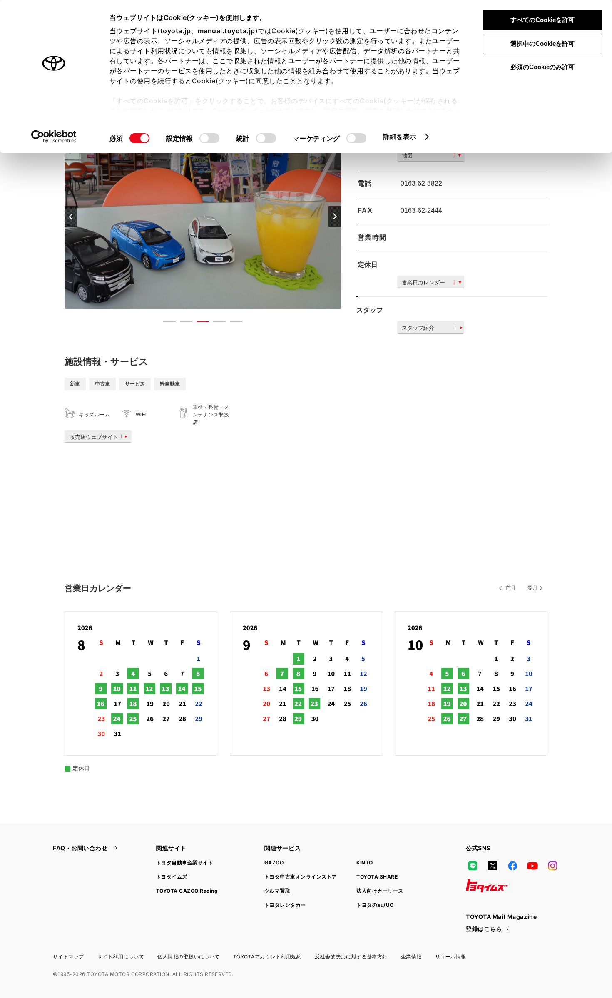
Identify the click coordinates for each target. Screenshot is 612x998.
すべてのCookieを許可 (542, 19)
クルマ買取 (277, 891)
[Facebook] (512, 865)
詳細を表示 (400, 136)
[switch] (209, 138)
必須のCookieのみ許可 (542, 66)
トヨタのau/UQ (374, 905)
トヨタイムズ (171, 877)
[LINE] (472, 865)
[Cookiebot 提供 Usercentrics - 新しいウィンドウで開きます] (53, 136)
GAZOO (274, 862)
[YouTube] (532, 865)
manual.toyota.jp (226, 31)
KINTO (364, 862)
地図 (407, 155)
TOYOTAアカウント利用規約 (267, 956)
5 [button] (232, 323)
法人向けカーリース (379, 891)
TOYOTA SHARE (377, 877)
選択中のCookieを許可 (542, 43)
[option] (203, 216)
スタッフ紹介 (418, 328)
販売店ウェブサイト (94, 437)
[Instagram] (552, 865)
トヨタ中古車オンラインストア (300, 877)
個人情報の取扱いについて (188, 956)
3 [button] (199, 323)
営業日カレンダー (423, 282)
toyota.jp (175, 31)
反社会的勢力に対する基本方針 (351, 956)
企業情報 (411, 956)
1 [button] (165, 323)
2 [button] (182, 323)
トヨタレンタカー (285, 905)
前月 (511, 588)
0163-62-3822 (421, 183)
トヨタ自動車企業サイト (184, 862)
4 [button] (215, 323)
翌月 (532, 588)
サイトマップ (68, 956)
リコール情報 (450, 956)
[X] (492, 865)
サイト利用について (120, 956)
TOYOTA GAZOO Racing (187, 891)
